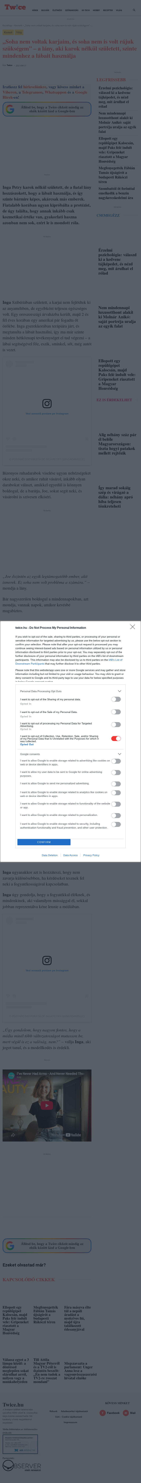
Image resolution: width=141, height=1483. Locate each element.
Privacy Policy (91, 855)
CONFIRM (44, 842)
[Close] (133, 628)
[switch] (116, 699)
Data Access (70, 855)
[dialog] (70, 741)
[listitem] (70, 691)
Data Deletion (50, 855)
